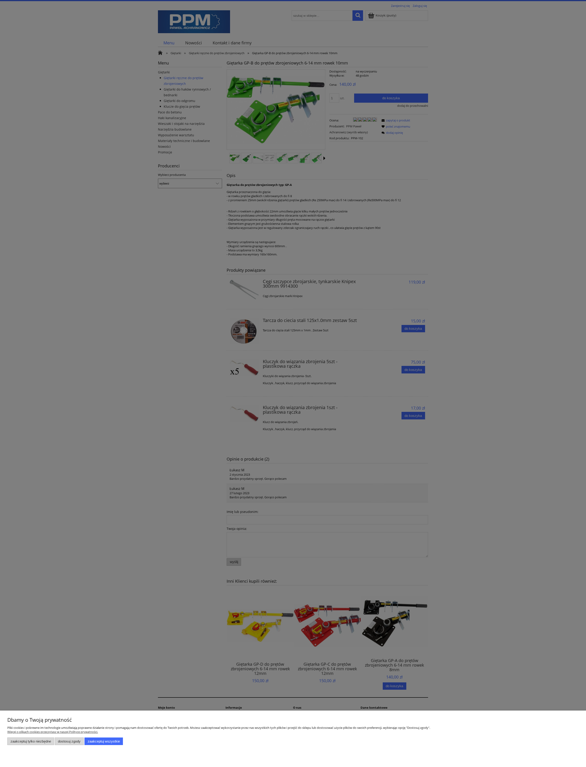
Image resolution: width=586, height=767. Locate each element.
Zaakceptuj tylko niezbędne (31, 741)
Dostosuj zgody (69, 741)
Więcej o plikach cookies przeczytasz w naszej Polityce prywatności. (52, 732)
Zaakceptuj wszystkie (104, 741)
